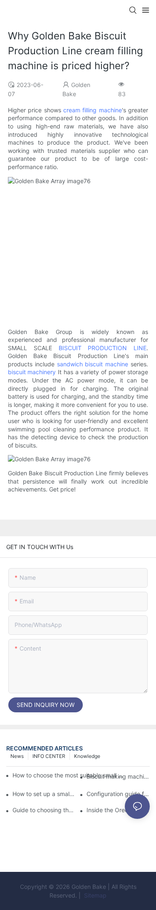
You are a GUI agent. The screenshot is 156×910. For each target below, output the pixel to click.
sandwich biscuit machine (93, 364)
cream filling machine (92, 110)
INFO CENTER (48, 756)
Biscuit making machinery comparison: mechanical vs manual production (118, 776)
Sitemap (94, 895)
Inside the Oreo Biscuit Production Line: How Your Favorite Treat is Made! (118, 809)
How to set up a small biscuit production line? (44, 793)
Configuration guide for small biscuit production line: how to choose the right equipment (118, 793)
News (17, 756)
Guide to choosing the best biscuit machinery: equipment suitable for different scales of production (44, 809)
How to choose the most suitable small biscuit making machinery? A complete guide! (68, 775)
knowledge (87, 756)
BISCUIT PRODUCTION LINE (103, 347)
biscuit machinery (32, 371)
